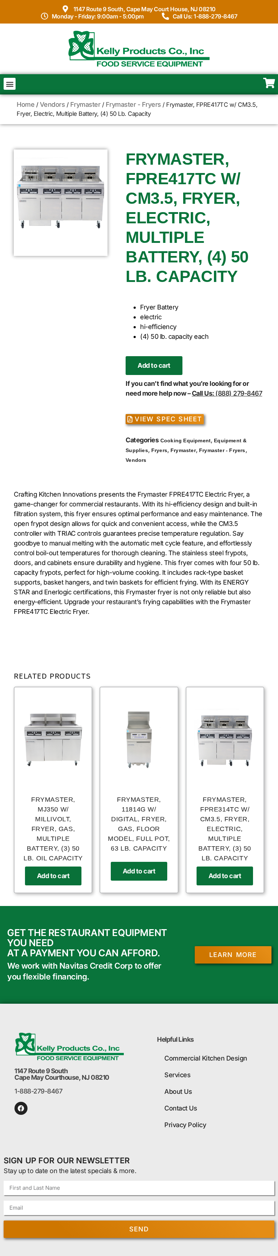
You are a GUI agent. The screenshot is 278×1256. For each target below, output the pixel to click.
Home (25, 104)
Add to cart (154, 365)
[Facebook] (21, 1108)
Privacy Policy (185, 1125)
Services (177, 1075)
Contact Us (180, 1108)
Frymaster (85, 104)
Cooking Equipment (185, 440)
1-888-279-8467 (38, 1091)
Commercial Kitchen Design (205, 1058)
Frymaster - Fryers (133, 104)
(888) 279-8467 (238, 393)
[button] (10, 84)
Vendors (52, 104)
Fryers (159, 450)
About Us (178, 1091)
